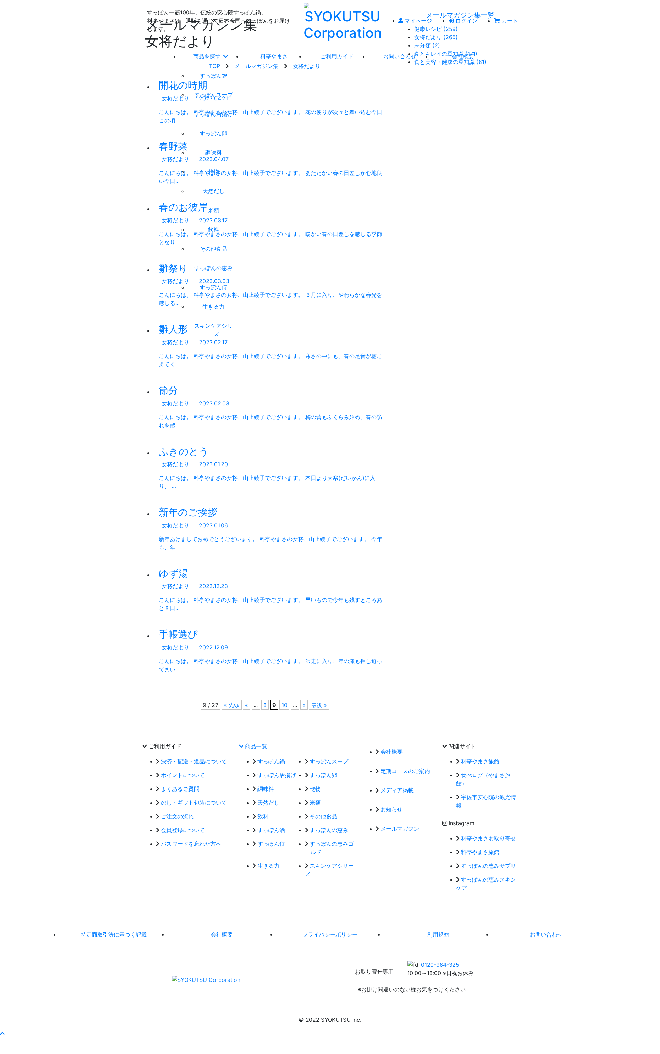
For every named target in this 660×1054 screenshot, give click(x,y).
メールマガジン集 (256, 66)
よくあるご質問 (180, 788)
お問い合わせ (546, 934)
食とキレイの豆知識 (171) (445, 53)
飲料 (262, 816)
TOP (214, 66)
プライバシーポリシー (330, 934)
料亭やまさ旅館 (480, 761)
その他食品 (323, 816)
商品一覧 (256, 746)
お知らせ (392, 809)
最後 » (319, 705)
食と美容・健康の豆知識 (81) (450, 61)
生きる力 (268, 865)
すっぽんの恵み (329, 830)
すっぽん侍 (271, 843)
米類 (315, 802)
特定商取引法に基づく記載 (114, 934)
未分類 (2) (427, 45)
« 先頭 (232, 705)
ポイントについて (183, 775)
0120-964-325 (440, 964)
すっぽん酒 (271, 830)
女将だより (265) (436, 37)
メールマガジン (400, 828)
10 (284, 705)
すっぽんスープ (329, 761)
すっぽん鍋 (271, 761)
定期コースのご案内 (405, 770)
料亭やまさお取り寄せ (488, 838)
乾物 (315, 788)
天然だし (268, 802)
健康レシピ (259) (436, 28)
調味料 (265, 788)
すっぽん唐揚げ (276, 775)
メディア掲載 (397, 790)
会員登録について (183, 830)
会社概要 (392, 751)
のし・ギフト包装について (194, 802)
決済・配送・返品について (194, 761)
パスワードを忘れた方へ (191, 843)
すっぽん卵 (323, 775)
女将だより (306, 66)
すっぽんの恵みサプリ (488, 865)
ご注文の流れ (177, 816)
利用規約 (438, 934)
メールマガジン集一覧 (460, 15)
